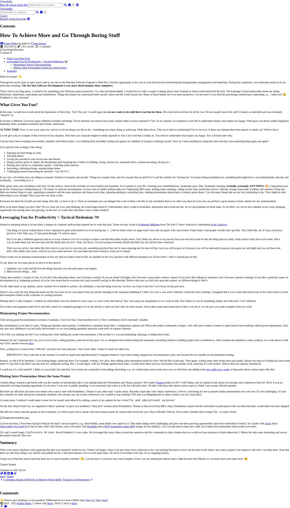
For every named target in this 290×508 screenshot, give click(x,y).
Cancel (3, 15)
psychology (40, 43)
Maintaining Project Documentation (32, 64)
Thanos (160, 382)
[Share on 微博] (15, 473)
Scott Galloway (219, 224)
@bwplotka (6, 1)
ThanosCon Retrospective (76, 479)
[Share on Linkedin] (8, 473)
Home (10, 476)
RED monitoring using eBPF (119, 426)
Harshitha (92, 426)
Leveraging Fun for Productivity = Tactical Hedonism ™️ (37, 61)
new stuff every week (217, 369)
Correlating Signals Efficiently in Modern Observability (32, 479)
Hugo (50, 503)
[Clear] (70, 5)
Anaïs (268, 423)
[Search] (66, 5)
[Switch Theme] (77, 5)
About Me (22, 5)
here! (74, 503)
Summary (12, 70)
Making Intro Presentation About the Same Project (40, 67)
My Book (11, 5)
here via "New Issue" (97, 500)
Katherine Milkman (149, 224)
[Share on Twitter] (1, 473)
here (31, 343)
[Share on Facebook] (5, 473)
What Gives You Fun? (18, 58)
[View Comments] (5, 506)
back (2, 476)
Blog (3, 5)
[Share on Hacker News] (11, 473)
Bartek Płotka (10, 43)
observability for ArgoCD (13, 426)
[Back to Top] (2, 506)
